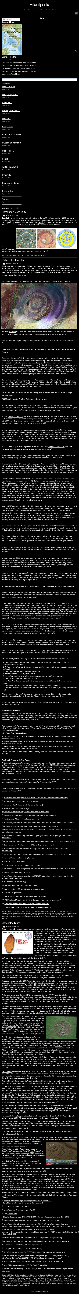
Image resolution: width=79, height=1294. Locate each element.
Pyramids (6, 175)
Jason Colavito (15, 1134)
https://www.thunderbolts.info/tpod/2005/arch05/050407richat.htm (25, 812)
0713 (32, 1153)
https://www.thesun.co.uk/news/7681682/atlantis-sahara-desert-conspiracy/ (30, 826)
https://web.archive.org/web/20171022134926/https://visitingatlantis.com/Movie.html (34, 1252)
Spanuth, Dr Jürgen (11, 183)
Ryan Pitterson (31, 1031)
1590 (18, 558)
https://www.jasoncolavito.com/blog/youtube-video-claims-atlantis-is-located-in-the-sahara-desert (39, 823)
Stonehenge (56, 937)
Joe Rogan (55, 913)
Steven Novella (26, 916)
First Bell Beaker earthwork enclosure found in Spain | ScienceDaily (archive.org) (32, 1238)
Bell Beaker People (56, 1011)
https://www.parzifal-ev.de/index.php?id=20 (19, 1210)
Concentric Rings (11, 923)
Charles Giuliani (14, 430)
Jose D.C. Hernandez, (56, 447)
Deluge (40, 223)
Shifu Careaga (25, 650)
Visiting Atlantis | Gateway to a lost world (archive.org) (23, 805)
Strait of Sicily (39, 958)
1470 (22, 410)
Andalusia (67, 1006)
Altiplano (48, 1050)
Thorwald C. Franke (23, 640)
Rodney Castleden (9, 1057)
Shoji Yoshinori (16, 1283)
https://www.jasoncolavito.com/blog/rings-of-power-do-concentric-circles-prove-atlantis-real (36, 1241)
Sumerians (7, 102)
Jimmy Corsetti (46, 913)
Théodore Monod (50, 916)
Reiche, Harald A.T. (11, 110)
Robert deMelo (65, 384)
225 (3, 1067)
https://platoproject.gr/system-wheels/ (17, 1256)
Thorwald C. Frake (61, 916)
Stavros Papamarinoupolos (29, 1283)
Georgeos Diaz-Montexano (11, 1006)
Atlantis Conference (34, 981)
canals (6, 985)
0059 (33, 969)
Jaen (60, 1006)
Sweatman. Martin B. (11, 143)
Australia (9, 255)
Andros (37, 1275)
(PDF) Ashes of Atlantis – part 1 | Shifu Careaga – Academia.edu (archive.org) (33, 900)
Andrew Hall (10, 911)
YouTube (4, 918)
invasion (62, 560)
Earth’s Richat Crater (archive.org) (16, 809)
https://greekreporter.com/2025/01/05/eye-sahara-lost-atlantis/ (27, 904)
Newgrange (32, 1280)
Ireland (71, 952)
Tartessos (6, 199)
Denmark (6, 119)
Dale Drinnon (7, 1072)
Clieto (52, 1187)
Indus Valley (7, 191)
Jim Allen (5, 1037)
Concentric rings (64, 911)
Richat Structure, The (13, 260)
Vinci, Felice (7, 127)
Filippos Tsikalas (43, 1277)
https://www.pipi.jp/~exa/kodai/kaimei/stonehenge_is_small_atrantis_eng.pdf (31, 1220)
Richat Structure (26, 225)
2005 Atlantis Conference (14, 1275)
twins (70, 1187)
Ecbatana (58, 1046)
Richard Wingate (16, 970)
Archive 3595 (12, 1214)
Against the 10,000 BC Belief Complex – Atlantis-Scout (24, 889)
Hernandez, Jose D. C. (14, 211)
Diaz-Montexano (26, 1277)
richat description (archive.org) (15, 882)
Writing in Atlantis (10, 167)
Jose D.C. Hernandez (24, 255)
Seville (15, 1013)
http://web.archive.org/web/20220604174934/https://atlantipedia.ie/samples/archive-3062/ (36, 1217)
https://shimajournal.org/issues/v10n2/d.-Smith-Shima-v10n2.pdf (27, 1265)
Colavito (23, 586)
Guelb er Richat (37, 913)
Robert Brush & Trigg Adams (26, 1282)
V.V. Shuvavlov (26, 1285)
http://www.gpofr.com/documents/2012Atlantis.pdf (22, 801)
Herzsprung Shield (30, 1278)
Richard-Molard (50, 915)
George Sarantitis (14, 405)
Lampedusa (24, 958)
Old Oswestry (40, 1280)
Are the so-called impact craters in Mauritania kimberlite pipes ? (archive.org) (31, 854)
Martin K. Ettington (22, 548)
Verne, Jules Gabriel (11, 135)
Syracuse (47, 939)
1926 (63, 624)
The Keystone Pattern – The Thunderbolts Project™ (22, 865)
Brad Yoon (6, 1131)
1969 (60, 430)
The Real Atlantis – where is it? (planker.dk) (19, 858)
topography (73, 1283)
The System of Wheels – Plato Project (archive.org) (22, 819)
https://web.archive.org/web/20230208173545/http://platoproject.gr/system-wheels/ (32, 1258)
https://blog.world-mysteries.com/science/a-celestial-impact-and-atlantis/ (29, 815)
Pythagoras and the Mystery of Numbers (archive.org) (23, 1245)
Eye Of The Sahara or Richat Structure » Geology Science (25, 896)
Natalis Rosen (21, 915)
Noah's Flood (30, 915)
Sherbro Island (6, 1283)
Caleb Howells (7, 788)
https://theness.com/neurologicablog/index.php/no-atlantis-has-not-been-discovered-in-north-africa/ (39, 841)
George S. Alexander (15, 417)
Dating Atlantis (8, 86)
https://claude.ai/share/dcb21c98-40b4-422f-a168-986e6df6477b (28, 907)
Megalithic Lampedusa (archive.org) (17, 1206)
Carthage (37, 939)
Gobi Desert (10, 1278)
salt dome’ (12, 332)
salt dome (68, 915)
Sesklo (66, 1282)
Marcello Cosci (14, 1280)
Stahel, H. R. (8, 151)
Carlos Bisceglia (51, 603)
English (8, 19)
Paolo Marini (6, 1149)
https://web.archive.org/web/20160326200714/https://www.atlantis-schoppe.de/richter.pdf (36, 798)
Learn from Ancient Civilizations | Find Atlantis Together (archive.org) (29, 845)
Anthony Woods (32, 456)
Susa (47, 1283)
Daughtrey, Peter (10, 94)
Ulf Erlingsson (68, 948)
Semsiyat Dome (7, 916)
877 (9, 1039)
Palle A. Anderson (40, 915)
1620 (42, 1033)
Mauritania (34, 255)
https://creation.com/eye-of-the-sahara (17, 872)
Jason (17, 586)
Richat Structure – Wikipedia (14, 861)
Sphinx (5, 159)
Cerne (46, 911)
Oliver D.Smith (19, 1121)
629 (49, 994)
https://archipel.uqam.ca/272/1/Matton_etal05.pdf (21, 885)
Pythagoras (32, 1192)
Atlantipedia (39, 5)
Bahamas (43, 1275)
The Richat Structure (38, 916)
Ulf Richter (68, 380)
